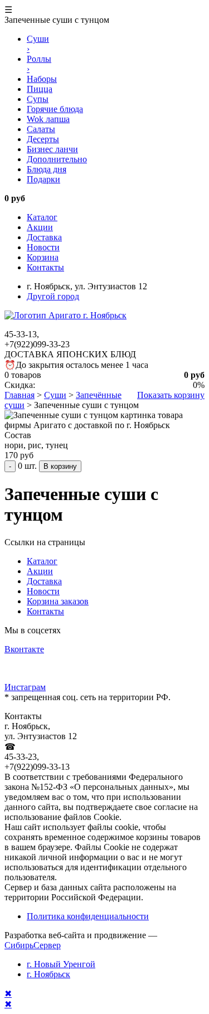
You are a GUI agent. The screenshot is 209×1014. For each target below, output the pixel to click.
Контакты (45, 267)
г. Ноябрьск (48, 974)
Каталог (42, 217)
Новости (43, 247)
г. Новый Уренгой (61, 964)
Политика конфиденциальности (88, 916)
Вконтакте (24, 649)
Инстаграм (25, 687)
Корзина (43, 257)
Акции (40, 227)
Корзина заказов (58, 601)
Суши (55, 395)
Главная (19, 395)
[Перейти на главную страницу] (65, 315)
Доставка (44, 237)
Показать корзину (171, 395)
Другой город (53, 296)
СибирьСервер (32, 945)
